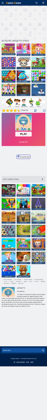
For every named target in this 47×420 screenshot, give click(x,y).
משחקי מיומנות (27, 279)
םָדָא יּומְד (20, 283)
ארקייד (36, 281)
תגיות (27, 362)
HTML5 (13, 283)
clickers (42, 281)
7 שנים (11, 281)
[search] (43, 350)
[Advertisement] (20, 22)
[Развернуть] (44, 111)
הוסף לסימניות (25, 157)
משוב (31, 362)
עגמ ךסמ (6, 283)
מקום (25, 281)
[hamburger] (3, 2)
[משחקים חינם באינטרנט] (13, 3)
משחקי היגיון (17, 279)
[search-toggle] (36, 3)
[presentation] (3, 101)
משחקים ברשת (8, 279)
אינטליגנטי (18, 281)
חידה (5, 281)
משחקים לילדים (38, 279)
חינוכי (30, 281)
